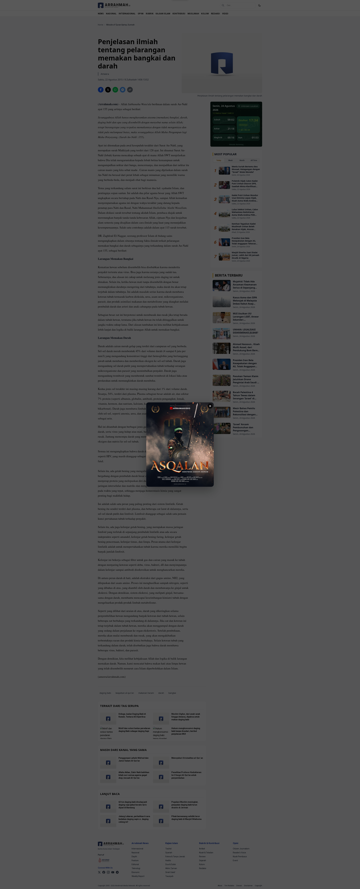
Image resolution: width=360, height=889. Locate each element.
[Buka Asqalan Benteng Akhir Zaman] (180, 444)
